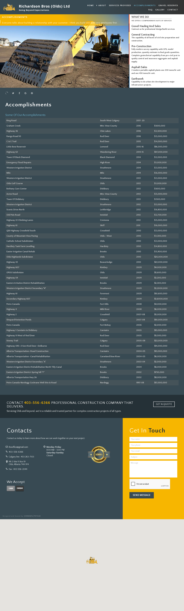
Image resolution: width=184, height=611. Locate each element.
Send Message (141, 495)
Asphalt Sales (139, 67)
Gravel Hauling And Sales (146, 26)
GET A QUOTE (164, 404)
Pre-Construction (141, 46)
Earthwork (137, 78)
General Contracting (143, 34)
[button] (92, 560)
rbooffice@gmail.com (18, 447)
